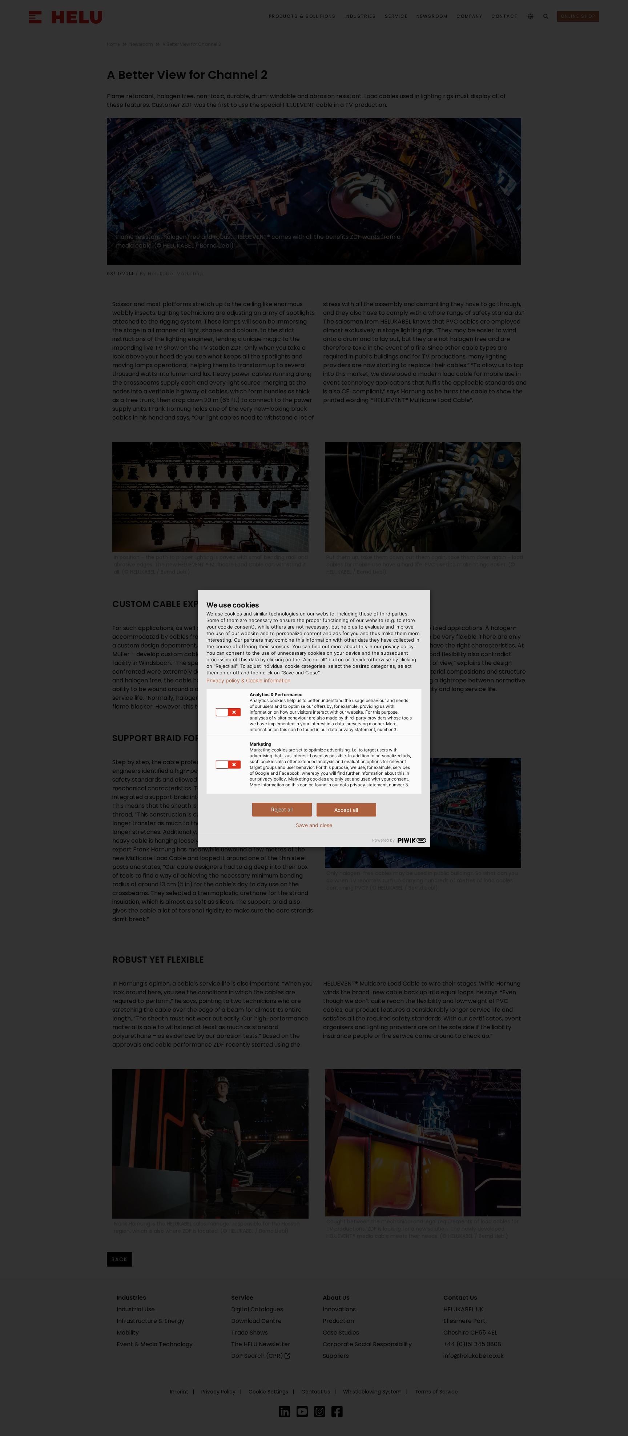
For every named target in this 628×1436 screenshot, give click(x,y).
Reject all (282, 809)
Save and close (314, 825)
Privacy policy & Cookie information (248, 680)
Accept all (346, 810)
